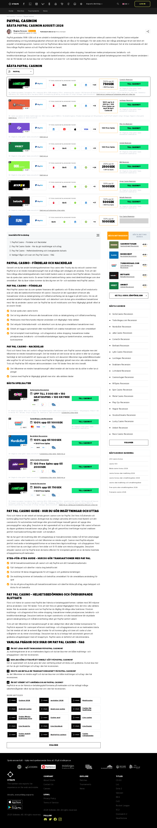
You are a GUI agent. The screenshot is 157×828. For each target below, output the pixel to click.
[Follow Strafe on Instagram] (59, 819)
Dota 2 (119, 788)
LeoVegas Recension (126, 100)
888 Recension (124, 162)
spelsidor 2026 (57, 700)
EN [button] (126, 4)
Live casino (87, 717)
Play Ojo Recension (126, 124)
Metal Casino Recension (122, 396)
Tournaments (33, 11)
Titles (119, 776)
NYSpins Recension (120, 383)
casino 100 (113, 464)
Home (11, 11)
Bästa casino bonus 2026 (118, 468)
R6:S (118, 797)
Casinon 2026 (24, 700)
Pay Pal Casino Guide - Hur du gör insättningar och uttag (36, 246)
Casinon (19, 16)
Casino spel (55, 717)
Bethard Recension (120, 345)
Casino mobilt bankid (24, 735)
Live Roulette (24, 726)
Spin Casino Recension (122, 390)
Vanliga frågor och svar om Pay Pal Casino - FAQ (33, 255)
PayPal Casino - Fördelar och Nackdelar (29, 242)
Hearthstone (121, 818)
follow (48, 815)
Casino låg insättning (86, 709)
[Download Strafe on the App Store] (14, 802)
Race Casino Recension (122, 434)
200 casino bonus (116, 459)
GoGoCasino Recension (39, 390)
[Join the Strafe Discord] (45, 819)
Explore (84, 776)
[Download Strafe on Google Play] (14, 807)
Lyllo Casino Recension (122, 352)
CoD (118, 801)
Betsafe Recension (126, 197)
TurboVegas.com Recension (41, 419)
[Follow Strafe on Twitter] (49, 819)
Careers (47, 788)
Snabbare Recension (121, 364)
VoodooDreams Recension (124, 415)
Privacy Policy (50, 798)
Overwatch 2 (121, 814)
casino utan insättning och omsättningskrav (125, 483)
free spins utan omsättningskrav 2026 (123, 487)
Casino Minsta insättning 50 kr (25, 717)
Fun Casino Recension (127, 216)
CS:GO (119, 780)
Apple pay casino (58, 709)
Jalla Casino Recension (39, 460)
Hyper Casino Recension (128, 181)
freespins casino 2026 (117, 492)
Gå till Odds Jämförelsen (129, 295)
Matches (20, 11)
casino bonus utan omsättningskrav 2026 (124, 478)
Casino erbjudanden (87, 735)
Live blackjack (56, 726)
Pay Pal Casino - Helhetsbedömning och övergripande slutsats (39, 251)
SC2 (117, 810)
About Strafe (49, 780)
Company (48, 776)
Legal (47, 794)
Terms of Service (51, 802)
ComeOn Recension (126, 80)
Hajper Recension (120, 409)
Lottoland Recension (121, 371)
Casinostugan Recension (129, 246)
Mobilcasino (87, 700)
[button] (118, 4)
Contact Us (48, 784)
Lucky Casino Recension (123, 421)
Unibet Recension (125, 143)
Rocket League (123, 805)
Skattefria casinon (58, 735)
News (45, 11)
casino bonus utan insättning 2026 (122, 473)
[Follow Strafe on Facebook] (54, 819)
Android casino (25, 709)
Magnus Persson (20, 31)
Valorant (119, 793)
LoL (117, 784)
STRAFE (11, 780)
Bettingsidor (11, 16)
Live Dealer (87, 726)
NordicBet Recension (38, 436)
